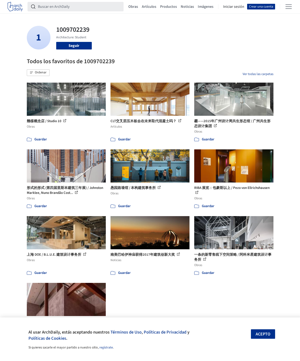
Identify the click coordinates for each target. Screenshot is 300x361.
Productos (168, 6)
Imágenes (205, 6)
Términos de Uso (126, 332)
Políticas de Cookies (47, 338)
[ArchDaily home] (15, 6)
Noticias (187, 6)
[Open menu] (288, 6)
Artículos (149, 6)
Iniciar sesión (233, 6)
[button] (38, 72)
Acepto (263, 334)
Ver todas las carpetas (258, 74)
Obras (133, 6)
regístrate (106, 347)
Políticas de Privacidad (165, 332)
